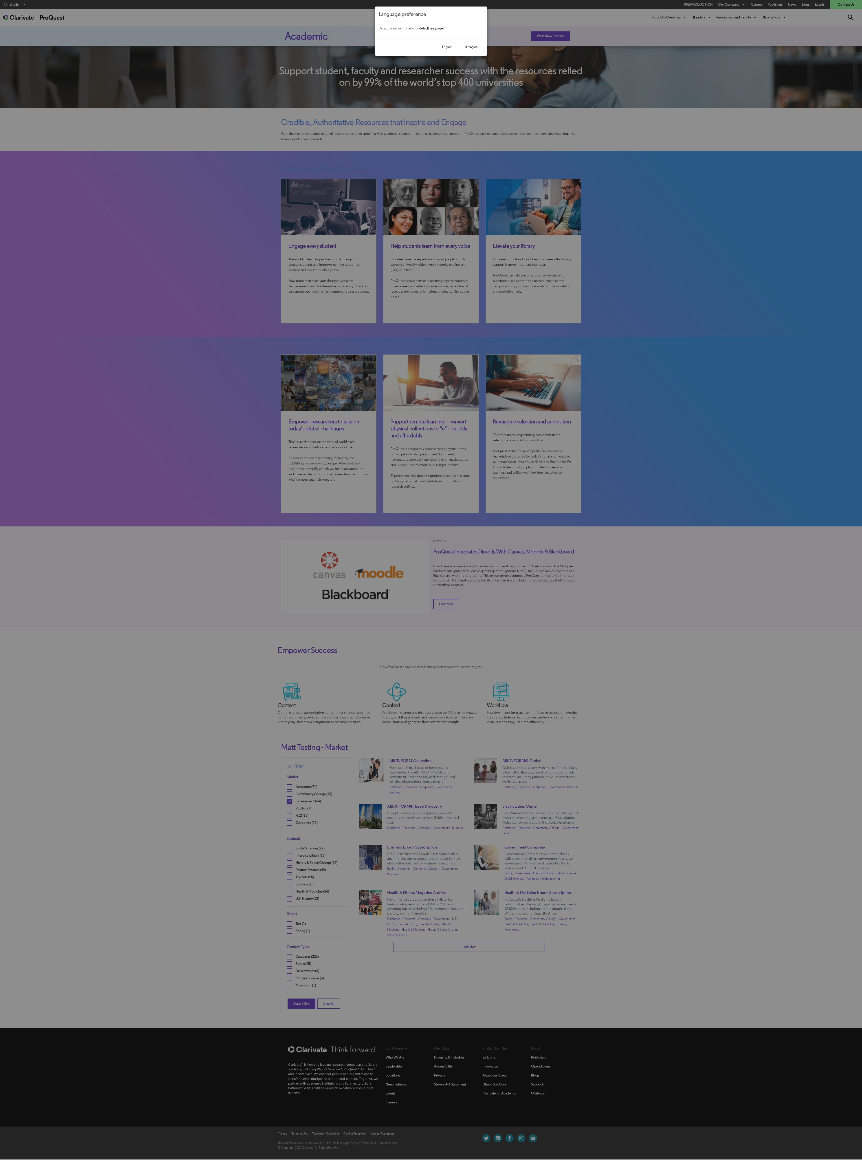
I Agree (446, 47)
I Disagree (471, 47)
